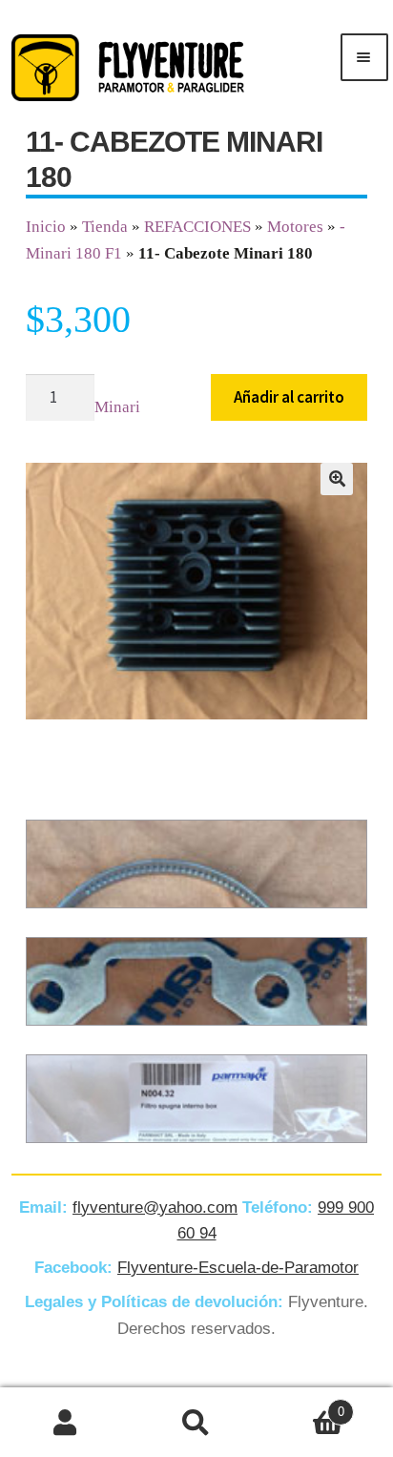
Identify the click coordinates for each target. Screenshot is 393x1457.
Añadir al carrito (289, 396)
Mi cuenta (65, 1422)
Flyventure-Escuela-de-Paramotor (238, 1268)
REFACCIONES (197, 227)
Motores (295, 227)
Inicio (46, 227)
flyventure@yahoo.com (155, 1207)
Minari (117, 407)
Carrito (303, 1405)
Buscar (196, 1422)
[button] (337, 479)
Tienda (105, 227)
